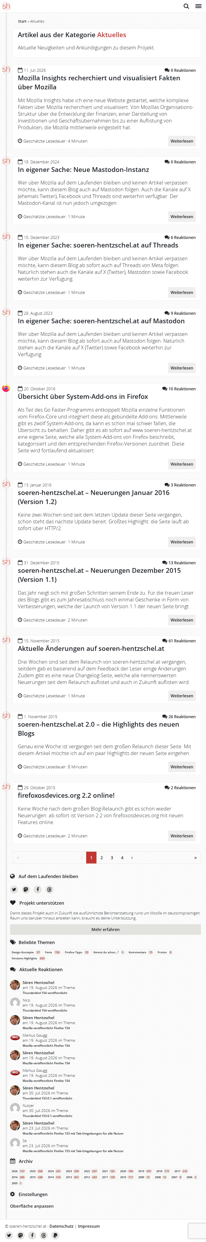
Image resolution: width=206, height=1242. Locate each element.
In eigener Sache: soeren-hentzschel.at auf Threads (98, 245)
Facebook (38, 890)
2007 (176, 1177)
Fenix (52, 952)
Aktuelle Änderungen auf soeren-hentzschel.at (91, 648)
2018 (162, 1171)
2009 (143, 1177)
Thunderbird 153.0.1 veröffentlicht (47, 1098)
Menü (198, 3)
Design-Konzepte (26, 952)
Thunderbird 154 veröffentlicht (45, 993)
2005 (16, 1183)
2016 (18, 1177)
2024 (54, 1171)
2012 (90, 1177)
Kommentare (140, 952)
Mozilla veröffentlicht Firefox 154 (46, 1028)
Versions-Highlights (28, 958)
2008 (160, 1177)
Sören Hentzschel (38, 982)
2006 (191, 1177)
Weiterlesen (182, 141)
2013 (72, 1177)
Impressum (89, 1226)
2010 (126, 1177)
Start (22, 21)
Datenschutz (61, 1226)
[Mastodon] (26, 890)
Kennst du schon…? (108, 952)
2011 (108, 1177)
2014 (54, 1177)
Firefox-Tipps (76, 952)
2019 (144, 1171)
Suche (186, 3)
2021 (108, 1171)
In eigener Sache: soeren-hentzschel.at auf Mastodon (101, 320)
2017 (180, 1171)
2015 (36, 1177)
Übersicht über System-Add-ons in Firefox (83, 396)
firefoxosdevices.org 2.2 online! (66, 795)
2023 (72, 1171)
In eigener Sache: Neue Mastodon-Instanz (83, 169)
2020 (126, 1171)
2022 (90, 1171)
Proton (164, 952)
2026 (18, 1171)
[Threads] (49, 890)
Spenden (55, 1235)
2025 (36, 1171)
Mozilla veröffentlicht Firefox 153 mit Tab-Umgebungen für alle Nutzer (73, 1133)
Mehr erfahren (105, 929)
